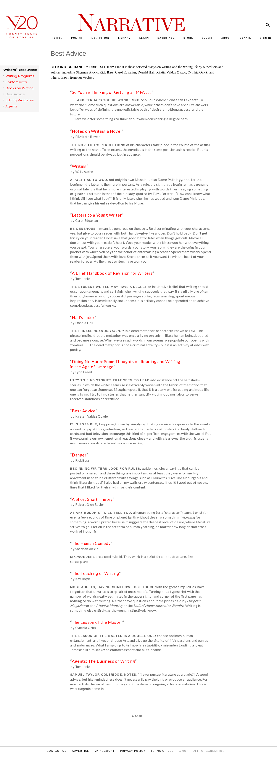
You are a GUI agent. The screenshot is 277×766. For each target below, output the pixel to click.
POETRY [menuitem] (77, 38)
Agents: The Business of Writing (103, 661)
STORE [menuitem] (188, 38)
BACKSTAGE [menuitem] (166, 38)
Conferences (16, 82)
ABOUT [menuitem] (226, 38)
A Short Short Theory (92, 499)
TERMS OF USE (162, 751)
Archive (89, 77)
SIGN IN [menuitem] (265, 38)
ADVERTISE (80, 751)
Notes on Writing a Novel (96, 131)
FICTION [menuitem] (57, 38)
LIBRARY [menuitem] (124, 38)
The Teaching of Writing (95, 573)
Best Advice (15, 94)
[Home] (19, 37)
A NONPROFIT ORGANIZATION (202, 751)
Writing (79, 166)
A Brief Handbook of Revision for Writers (112, 273)
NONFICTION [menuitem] (100, 38)
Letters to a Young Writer (97, 214)
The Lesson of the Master (97, 622)
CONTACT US (56, 751)
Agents (11, 106)
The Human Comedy (91, 543)
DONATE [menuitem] (245, 38)
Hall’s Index (83, 317)
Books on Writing (19, 88)
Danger (79, 454)
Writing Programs (19, 76)
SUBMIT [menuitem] (207, 38)
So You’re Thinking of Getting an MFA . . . (111, 92)
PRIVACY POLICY (132, 751)
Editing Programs (19, 100)
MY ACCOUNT (105, 751)
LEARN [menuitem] (144, 38)
